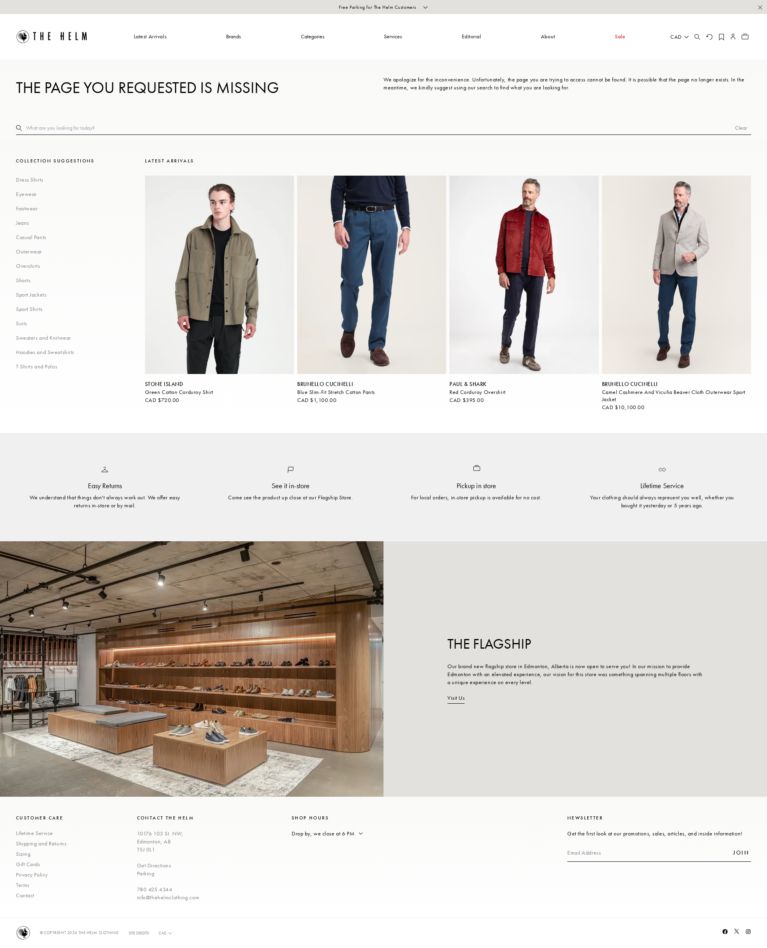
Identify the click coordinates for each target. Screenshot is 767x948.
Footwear (27, 208)
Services (393, 36)
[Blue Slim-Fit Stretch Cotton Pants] (371, 275)
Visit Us (456, 697)
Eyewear (26, 194)
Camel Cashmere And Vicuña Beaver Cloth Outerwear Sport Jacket (673, 395)
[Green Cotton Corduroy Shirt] (219, 275)
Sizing (23, 853)
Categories (312, 36)
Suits (21, 323)
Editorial (471, 36)
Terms (23, 885)
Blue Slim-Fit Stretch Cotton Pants (336, 392)
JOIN (741, 852)
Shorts (23, 280)
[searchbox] (380, 128)
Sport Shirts (29, 309)
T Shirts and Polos (36, 366)
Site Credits (139, 933)
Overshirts (28, 265)
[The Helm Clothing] (52, 37)
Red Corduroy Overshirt (477, 392)
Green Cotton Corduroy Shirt (179, 392)
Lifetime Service (34, 833)
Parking (146, 873)
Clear (741, 127)
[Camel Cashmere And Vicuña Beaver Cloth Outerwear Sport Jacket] (676, 275)
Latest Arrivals (150, 36)
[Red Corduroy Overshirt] (523, 275)
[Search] (697, 36)
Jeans (22, 222)
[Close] (760, 7)
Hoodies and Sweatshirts (45, 352)
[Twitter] (736, 931)
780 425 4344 (155, 889)
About (548, 36)
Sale (620, 36)
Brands (233, 36)
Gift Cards (28, 864)
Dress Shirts (30, 179)
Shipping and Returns (41, 843)
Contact (25, 895)
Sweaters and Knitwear (43, 337)
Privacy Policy (32, 874)
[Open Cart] (745, 36)
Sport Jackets (31, 294)
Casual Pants (31, 237)
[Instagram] (748, 931)
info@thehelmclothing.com (168, 897)
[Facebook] (725, 931)
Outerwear (29, 251)
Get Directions (154, 865)
